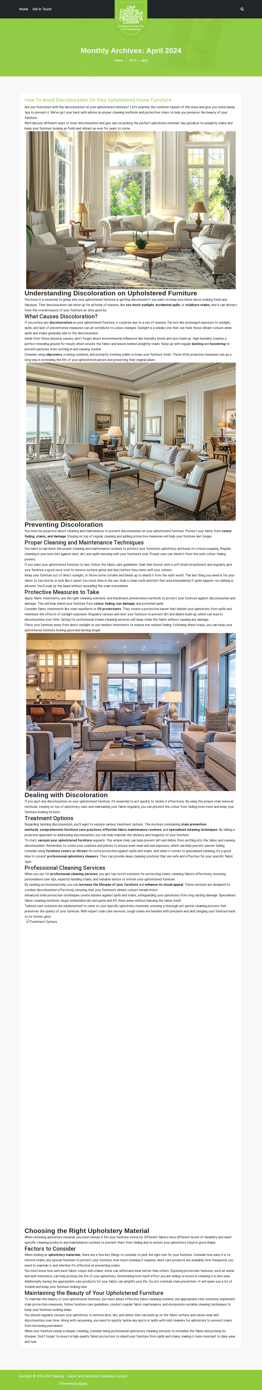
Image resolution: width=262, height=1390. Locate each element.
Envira (83, 1383)
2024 (132, 60)
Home (118, 60)
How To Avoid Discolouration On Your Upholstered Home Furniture (98, 100)
